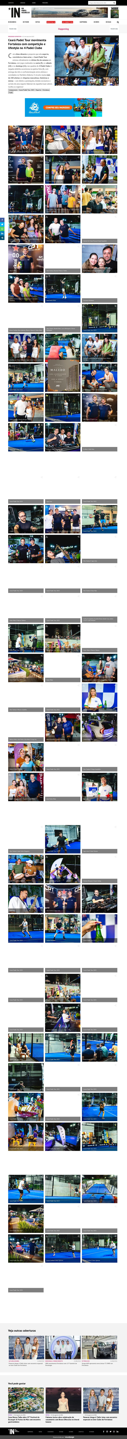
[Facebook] (103, 1431)
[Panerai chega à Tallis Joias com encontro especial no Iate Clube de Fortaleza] (26, 1347)
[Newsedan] (12, 29)
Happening (83, 22)
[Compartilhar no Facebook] (2, 220)
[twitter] (110, 1431)
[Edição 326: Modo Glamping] (115, 12)
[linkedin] (117, 1431)
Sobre (34, 3)
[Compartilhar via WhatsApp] (2, 229)
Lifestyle (81, 1431)
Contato (11, 3)
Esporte (38, 90)
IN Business (12, 22)
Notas (38, 22)
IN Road (108, 22)
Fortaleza (46, 90)
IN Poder (26, 22)
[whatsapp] (114, 1431)
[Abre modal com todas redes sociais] (2, 238)
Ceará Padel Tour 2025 (26, 90)
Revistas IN (51, 22)
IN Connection (67, 22)
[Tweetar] (2, 224)
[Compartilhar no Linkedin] (2, 233)
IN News (96, 22)
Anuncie (22, 3)
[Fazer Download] (10, 127)
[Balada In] (13, 1431)
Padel (11, 92)
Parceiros (45, 3)
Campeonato (13, 90)
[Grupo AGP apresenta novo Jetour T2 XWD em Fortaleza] (99, 1347)
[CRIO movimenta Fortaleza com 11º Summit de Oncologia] (63, 1347)
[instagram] (107, 1431)
